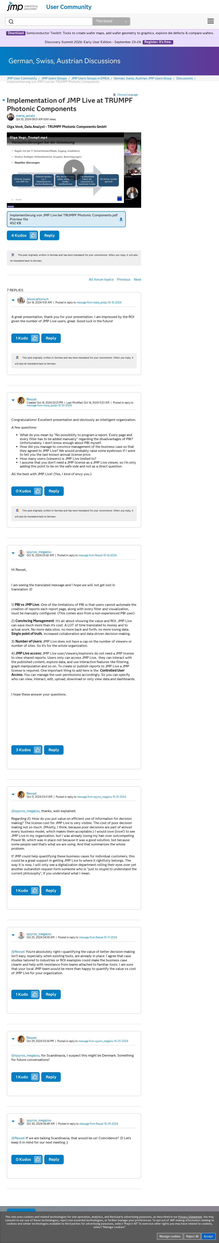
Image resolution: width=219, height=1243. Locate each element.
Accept (208, 1236)
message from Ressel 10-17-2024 (98, 937)
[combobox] (49, 21)
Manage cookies (170, 1236)
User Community (69, 6)
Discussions (184, 78)
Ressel (32, 399)
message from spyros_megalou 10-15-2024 (101, 796)
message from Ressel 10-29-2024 (98, 1123)
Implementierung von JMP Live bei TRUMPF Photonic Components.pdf (64, 215)
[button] (4, 100)
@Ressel (18, 952)
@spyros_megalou (25, 811)
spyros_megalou (39, 552)
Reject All (192, 1236)
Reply (49, 235)
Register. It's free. (158, 42)
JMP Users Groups (54, 78)
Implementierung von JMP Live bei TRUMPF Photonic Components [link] (53, 82)
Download (16, 33)
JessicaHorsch (38, 299)
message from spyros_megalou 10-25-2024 (103, 1041)
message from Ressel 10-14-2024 (97, 555)
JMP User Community (22, 78)
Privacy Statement (190, 1217)
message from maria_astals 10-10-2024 (99, 302)
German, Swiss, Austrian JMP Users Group (143, 78)
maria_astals (25, 116)
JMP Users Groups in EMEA (90, 78)
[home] (22, 7)
